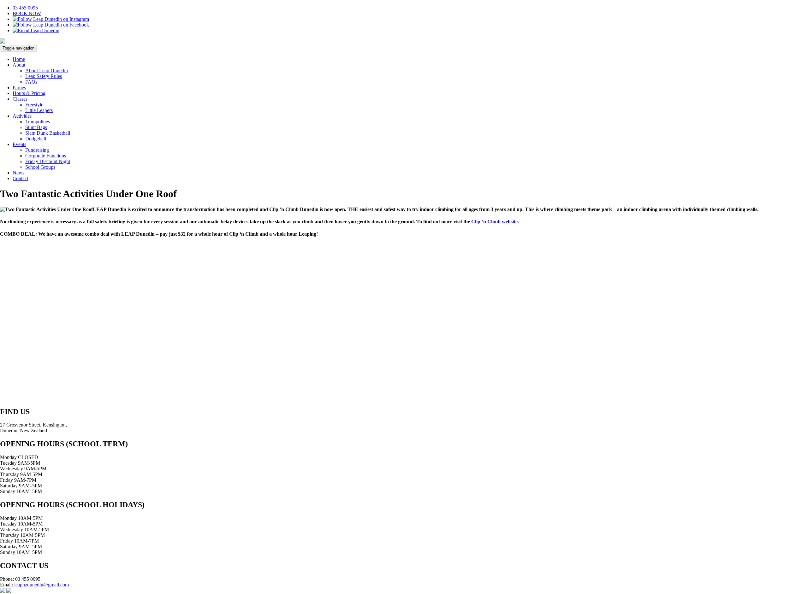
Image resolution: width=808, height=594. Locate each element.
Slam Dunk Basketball (47, 133)
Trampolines (37, 121)
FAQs (31, 82)
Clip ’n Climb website (494, 221)
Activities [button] (22, 116)
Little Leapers (39, 110)
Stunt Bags (36, 127)
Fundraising (37, 150)
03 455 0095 (25, 7)
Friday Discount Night (47, 161)
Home (19, 59)
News (18, 172)
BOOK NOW (27, 13)
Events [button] (19, 144)
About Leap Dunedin (46, 70)
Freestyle (34, 104)
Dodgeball (35, 138)
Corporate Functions (45, 155)
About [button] (19, 65)
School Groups (40, 167)
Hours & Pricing (29, 93)
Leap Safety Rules (43, 76)
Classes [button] (20, 99)
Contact (20, 178)
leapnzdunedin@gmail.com (41, 584)
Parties (19, 87)
